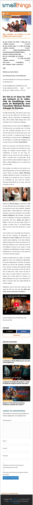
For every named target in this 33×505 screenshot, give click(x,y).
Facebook (23, 331)
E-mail (5, 448)
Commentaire (7, 420)
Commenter (16, 335)
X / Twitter (9, 331)
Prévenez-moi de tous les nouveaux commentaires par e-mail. (13, 466)
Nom (5, 441)
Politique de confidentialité (9, 493)
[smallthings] (3, 13)
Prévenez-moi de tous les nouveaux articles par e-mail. (15, 473)
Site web (5, 456)
